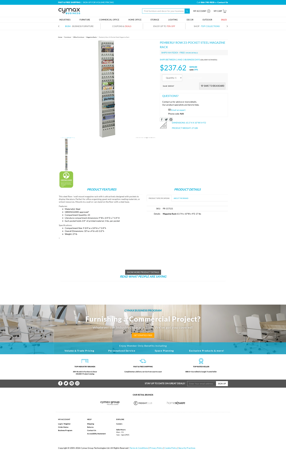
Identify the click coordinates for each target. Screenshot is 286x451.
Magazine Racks (91, 37)
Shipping (90, 424)
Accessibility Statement (96, 434)
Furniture (67, 37)
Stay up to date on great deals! (165, 383)
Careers (119, 424)
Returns (90, 427)
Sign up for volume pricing (98, 2)
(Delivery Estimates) (208, 60)
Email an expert (178, 110)
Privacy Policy (156, 448)
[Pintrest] (71, 383)
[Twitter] (66, 383)
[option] (106, 89)
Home (60, 37)
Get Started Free (143, 335)
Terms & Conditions (139, 448)
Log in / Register (64, 424)
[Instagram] (77, 383)
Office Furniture (78, 37)
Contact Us (91, 430)
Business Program (65, 430)
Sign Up (222, 383)
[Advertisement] (172, 240)
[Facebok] (60, 383)
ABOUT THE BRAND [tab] (181, 198)
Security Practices (187, 448)
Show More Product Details (143, 272)
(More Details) (192, 53)
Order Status (63, 427)
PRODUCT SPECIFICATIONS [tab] (159, 198)
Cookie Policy (170, 448)
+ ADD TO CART (194, 78)
